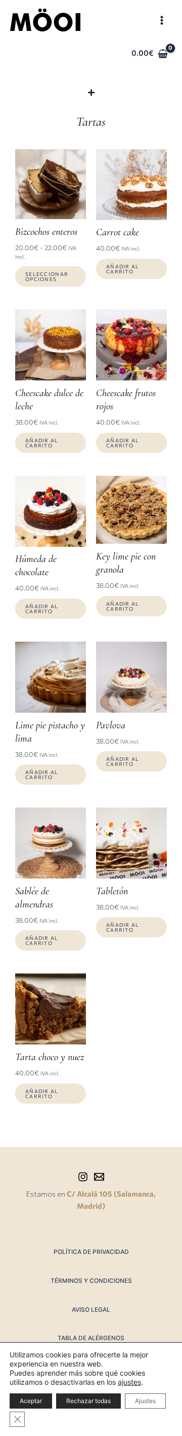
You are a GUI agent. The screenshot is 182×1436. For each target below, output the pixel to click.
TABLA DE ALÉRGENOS (91, 1338)
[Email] (99, 1177)
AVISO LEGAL (91, 1309)
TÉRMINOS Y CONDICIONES (91, 1280)
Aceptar (31, 1401)
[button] (91, 92)
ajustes (129, 1382)
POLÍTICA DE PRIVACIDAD (91, 1251)
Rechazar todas (88, 1401)
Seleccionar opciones (46, 276)
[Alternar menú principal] (162, 20)
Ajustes (145, 1401)
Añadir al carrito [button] (123, 268)
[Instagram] (83, 1177)
